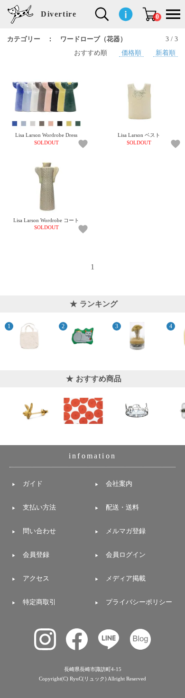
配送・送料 (122, 507)
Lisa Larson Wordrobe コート (46, 224)
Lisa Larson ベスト (139, 138)
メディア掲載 (126, 578)
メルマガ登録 (126, 531)
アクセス (36, 578)
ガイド (33, 483)
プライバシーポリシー (139, 602)
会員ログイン (126, 554)
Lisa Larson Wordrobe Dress (46, 138)
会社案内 (119, 483)
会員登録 (36, 554)
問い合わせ (39, 531)
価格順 (131, 52)
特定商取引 (39, 602)
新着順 (166, 52)
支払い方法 (39, 507)
